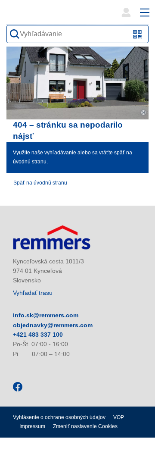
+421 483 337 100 (38, 334)
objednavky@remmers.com (53, 325)
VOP (118, 417)
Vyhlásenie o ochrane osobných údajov (59, 417)
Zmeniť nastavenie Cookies (85, 426)
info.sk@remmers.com (45, 315)
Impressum (32, 426)
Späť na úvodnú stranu (40, 183)
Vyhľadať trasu (33, 292)
